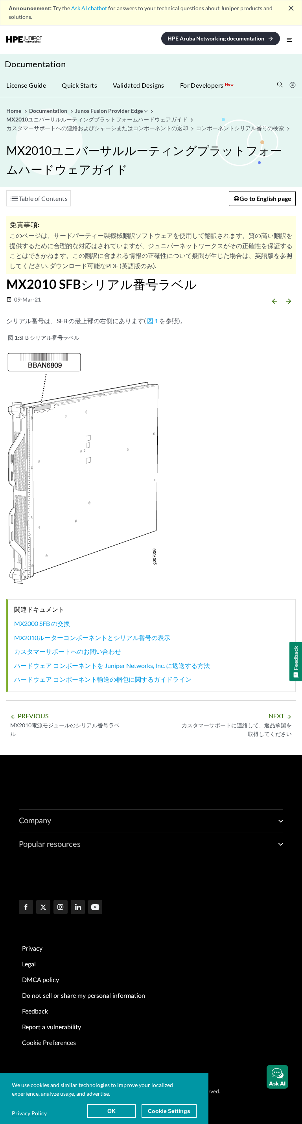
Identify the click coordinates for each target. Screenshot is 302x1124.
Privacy (32, 949)
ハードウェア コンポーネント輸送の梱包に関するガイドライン (103, 679)
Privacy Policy (29, 1113)
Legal (29, 964)
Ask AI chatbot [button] (89, 8)
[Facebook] (26, 908)
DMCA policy (40, 980)
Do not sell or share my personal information (83, 996)
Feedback (35, 1011)
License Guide (26, 85)
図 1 (152, 320)
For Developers (207, 85)
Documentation (35, 64)
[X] (43, 908)
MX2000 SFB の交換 (42, 623)
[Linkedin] (78, 908)
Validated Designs (138, 85)
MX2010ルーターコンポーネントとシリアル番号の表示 (92, 637)
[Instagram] (60, 908)
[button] (277, 1077)
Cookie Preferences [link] (49, 1043)
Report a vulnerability (51, 1027)
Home (14, 110)
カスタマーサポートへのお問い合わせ (67, 651)
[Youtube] (95, 908)
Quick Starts (79, 85)
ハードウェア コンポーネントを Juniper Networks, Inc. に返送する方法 (112, 665)
